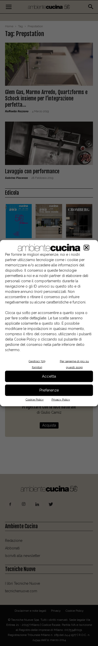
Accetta (49, 376)
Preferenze (49, 390)
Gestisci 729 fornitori (37, 364)
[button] (86, 247)
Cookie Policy (35, 399)
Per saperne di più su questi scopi (74, 364)
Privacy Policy (61, 399)
